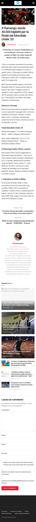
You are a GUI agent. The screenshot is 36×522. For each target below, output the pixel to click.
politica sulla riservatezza (22, 513)
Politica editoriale (6, 513)
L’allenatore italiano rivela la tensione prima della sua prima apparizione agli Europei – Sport (21, 374)
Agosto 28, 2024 (16, 368)
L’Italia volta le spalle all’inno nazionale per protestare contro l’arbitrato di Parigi (18, 304)
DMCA (26, 511)
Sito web (4, 453)
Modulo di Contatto (16, 511)
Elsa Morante (12, 44)
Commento (6, 410)
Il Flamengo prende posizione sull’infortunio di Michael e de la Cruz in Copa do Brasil (17, 327)
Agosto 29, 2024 (8, 332)
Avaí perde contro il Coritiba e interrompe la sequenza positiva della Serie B (21, 384)
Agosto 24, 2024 (23, 44)
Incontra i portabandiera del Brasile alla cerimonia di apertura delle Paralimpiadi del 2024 (22, 363)
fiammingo (27, 155)
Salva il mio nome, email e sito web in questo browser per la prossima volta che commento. (19, 463)
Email (4, 444)
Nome (4, 435)
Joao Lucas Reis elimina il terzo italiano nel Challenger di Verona (17, 352)
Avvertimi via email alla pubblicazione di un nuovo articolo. (18, 482)
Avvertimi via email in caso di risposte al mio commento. (16, 473)
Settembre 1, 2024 (8, 307)
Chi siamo (4, 511)
